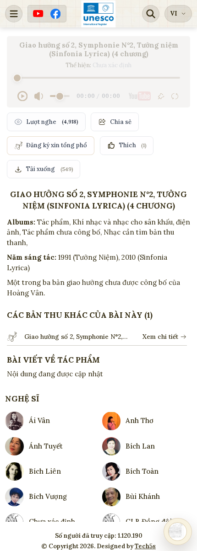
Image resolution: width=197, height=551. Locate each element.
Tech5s (145, 546)
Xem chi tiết (160, 336)
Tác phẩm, (54, 222)
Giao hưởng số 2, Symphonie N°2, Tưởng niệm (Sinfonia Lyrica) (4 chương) (73, 336)
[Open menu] (13, 13)
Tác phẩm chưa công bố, (62, 232)
